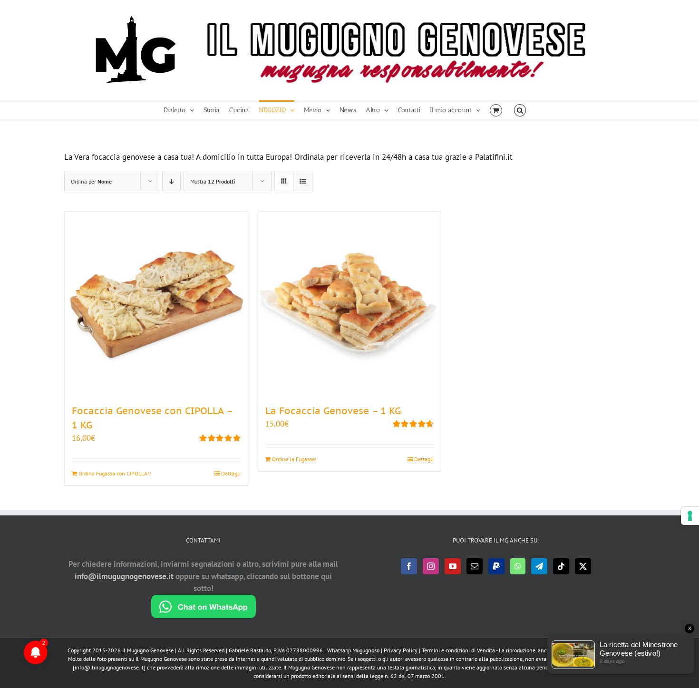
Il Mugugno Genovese (148, 650)
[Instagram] (431, 566)
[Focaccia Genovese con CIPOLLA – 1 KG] (156, 303)
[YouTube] (453, 566)
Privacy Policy (400, 650)
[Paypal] (496, 566)
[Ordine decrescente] (171, 181)
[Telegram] (539, 566)
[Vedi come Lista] (302, 181)
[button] (520, 109)
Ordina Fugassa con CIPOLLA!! (114, 473)
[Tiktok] (561, 566)
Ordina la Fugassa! (294, 459)
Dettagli (231, 473)
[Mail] (474, 566)
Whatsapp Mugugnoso (354, 650)
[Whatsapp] (517, 566)
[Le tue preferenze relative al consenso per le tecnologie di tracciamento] (690, 516)
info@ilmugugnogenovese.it (124, 576)
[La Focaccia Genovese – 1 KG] (349, 303)
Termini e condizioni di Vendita (458, 650)
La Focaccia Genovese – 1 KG (333, 411)
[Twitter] (583, 566)
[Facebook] (409, 566)
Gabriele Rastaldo (250, 650)
